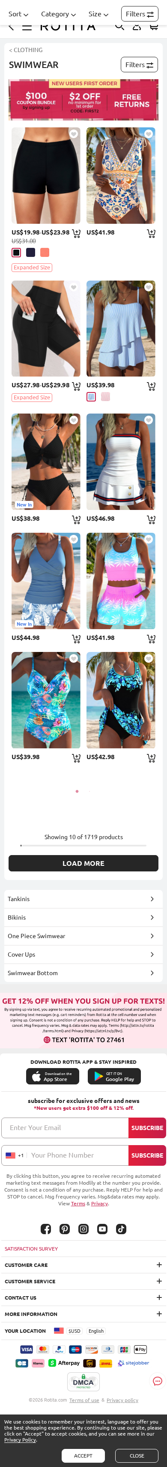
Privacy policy (122, 1400)
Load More (83, 863)
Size (95, 14)
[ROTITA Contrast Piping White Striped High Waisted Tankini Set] (120, 462)
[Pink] (44, 252)
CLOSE (137, 1455)
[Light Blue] (91, 396)
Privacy (99, 1203)
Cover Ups (21, 954)
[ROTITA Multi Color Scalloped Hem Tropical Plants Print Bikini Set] (120, 581)
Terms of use (84, 1400)
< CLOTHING (25, 49)
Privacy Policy (20, 1439)
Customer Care (26, 1265)
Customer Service (30, 1281)
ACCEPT (83, 1455)
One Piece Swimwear (36, 936)
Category (55, 14)
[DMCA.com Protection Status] (83, 1382)
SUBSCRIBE (147, 1127)
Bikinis (17, 917)
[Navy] (30, 252)
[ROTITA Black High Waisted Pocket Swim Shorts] (46, 329)
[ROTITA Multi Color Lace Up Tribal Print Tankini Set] (120, 175)
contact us (20, 1297)
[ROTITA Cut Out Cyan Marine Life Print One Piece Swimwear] (46, 700)
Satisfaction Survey (31, 1248)
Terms (78, 1203)
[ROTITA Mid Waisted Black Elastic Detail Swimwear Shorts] (46, 175)
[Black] (16, 252)
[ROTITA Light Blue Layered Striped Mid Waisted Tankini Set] (120, 329)
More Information (31, 1314)
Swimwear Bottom (33, 973)
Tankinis (19, 899)
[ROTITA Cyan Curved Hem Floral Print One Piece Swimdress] (120, 700)
